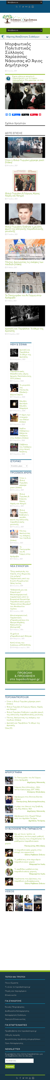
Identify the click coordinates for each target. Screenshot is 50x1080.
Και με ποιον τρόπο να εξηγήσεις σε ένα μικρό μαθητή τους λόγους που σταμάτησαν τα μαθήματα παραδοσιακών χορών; (25, 838)
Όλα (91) (8, 728)
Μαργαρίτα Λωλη (37, 864)
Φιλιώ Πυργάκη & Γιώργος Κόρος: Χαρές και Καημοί (22, 195)
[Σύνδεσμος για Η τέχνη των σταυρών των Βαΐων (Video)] (14, 418)
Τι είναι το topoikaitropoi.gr (17, 987)
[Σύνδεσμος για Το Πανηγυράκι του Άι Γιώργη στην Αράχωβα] (25, 282)
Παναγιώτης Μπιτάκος (34, 846)
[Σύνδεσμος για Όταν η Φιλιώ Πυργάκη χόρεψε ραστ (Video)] (25, 147)
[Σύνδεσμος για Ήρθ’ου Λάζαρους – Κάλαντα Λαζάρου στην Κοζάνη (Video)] (14, 431)
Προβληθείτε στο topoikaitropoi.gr (21, 1031)
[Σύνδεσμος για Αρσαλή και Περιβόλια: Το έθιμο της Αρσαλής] (25, 315)
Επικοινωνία (10, 995)
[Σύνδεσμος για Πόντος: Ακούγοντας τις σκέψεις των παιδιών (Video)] (25, 249)
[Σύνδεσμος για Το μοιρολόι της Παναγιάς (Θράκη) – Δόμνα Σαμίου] (14, 388)
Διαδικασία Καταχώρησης (17, 1011)
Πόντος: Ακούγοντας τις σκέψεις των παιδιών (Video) (20, 535)
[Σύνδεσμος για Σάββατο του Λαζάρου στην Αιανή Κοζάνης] (14, 447)
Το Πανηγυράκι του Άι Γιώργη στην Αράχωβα (20, 551)
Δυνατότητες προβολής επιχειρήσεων (22, 1039)
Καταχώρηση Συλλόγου (15, 1015)
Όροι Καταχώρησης (14, 1043)
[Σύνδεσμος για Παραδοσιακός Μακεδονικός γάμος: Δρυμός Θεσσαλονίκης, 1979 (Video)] (14, 366)
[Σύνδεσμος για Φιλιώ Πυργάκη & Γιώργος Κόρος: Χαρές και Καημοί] (25, 180)
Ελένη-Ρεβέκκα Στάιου (35, 855)
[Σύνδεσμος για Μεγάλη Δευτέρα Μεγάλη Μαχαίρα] (14, 404)
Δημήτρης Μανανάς (36, 782)
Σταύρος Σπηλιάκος (36, 792)
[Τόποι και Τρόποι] (25, 19)
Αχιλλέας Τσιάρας (37, 821)
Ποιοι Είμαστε (11, 983)
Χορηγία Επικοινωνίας (15, 1019)
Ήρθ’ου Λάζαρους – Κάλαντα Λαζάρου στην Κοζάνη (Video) (20, 433)
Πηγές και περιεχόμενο (15, 991)
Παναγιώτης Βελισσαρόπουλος (30, 802)
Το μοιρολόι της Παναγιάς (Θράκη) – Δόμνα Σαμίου (20, 390)
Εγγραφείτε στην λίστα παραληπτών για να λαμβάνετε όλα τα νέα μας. (24, 1055)
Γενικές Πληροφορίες (14, 1007)
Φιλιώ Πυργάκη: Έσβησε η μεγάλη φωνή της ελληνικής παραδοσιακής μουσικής (24, 229)
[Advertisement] (25, 750)
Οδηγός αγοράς (12, 1035)
